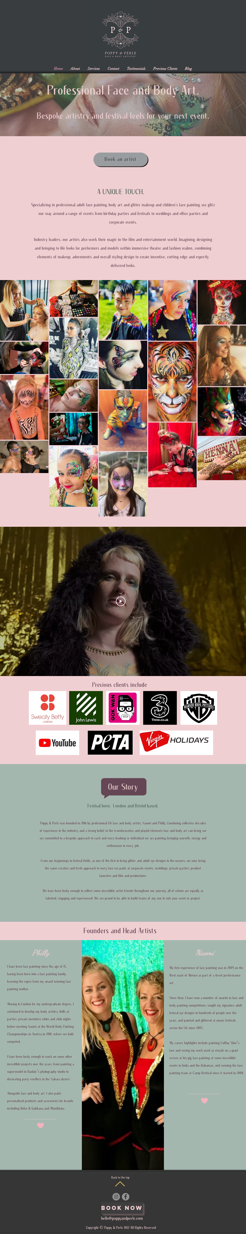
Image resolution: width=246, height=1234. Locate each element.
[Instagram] (116, 1196)
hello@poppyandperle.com (122, 1218)
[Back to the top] (120, 1184)
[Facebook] (125, 1196)
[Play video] (120, 601)
